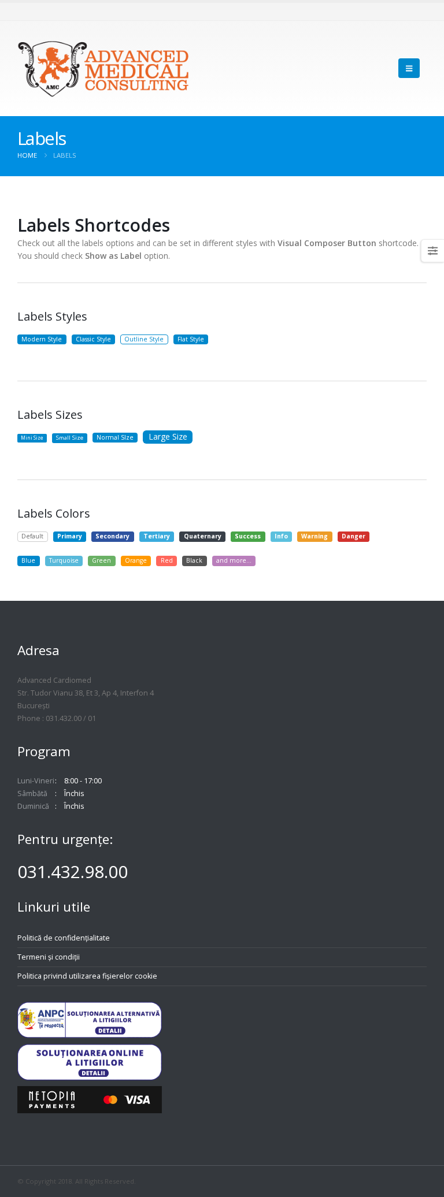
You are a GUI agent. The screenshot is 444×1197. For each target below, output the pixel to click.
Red (167, 560)
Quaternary (202, 536)
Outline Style (144, 339)
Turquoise (64, 560)
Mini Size (32, 437)
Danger (353, 536)
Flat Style (190, 339)
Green (101, 560)
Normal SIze (115, 437)
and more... (233, 560)
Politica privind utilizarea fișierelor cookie (87, 976)
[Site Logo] (104, 68)
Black (194, 560)
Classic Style (93, 339)
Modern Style (41, 339)
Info (281, 536)
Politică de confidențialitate (63, 938)
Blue (28, 560)
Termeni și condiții (48, 957)
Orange (136, 560)
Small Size (69, 437)
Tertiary (156, 536)
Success (248, 536)
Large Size (168, 436)
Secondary (112, 536)
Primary (69, 536)
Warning (314, 536)
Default (32, 536)
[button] (409, 68)
